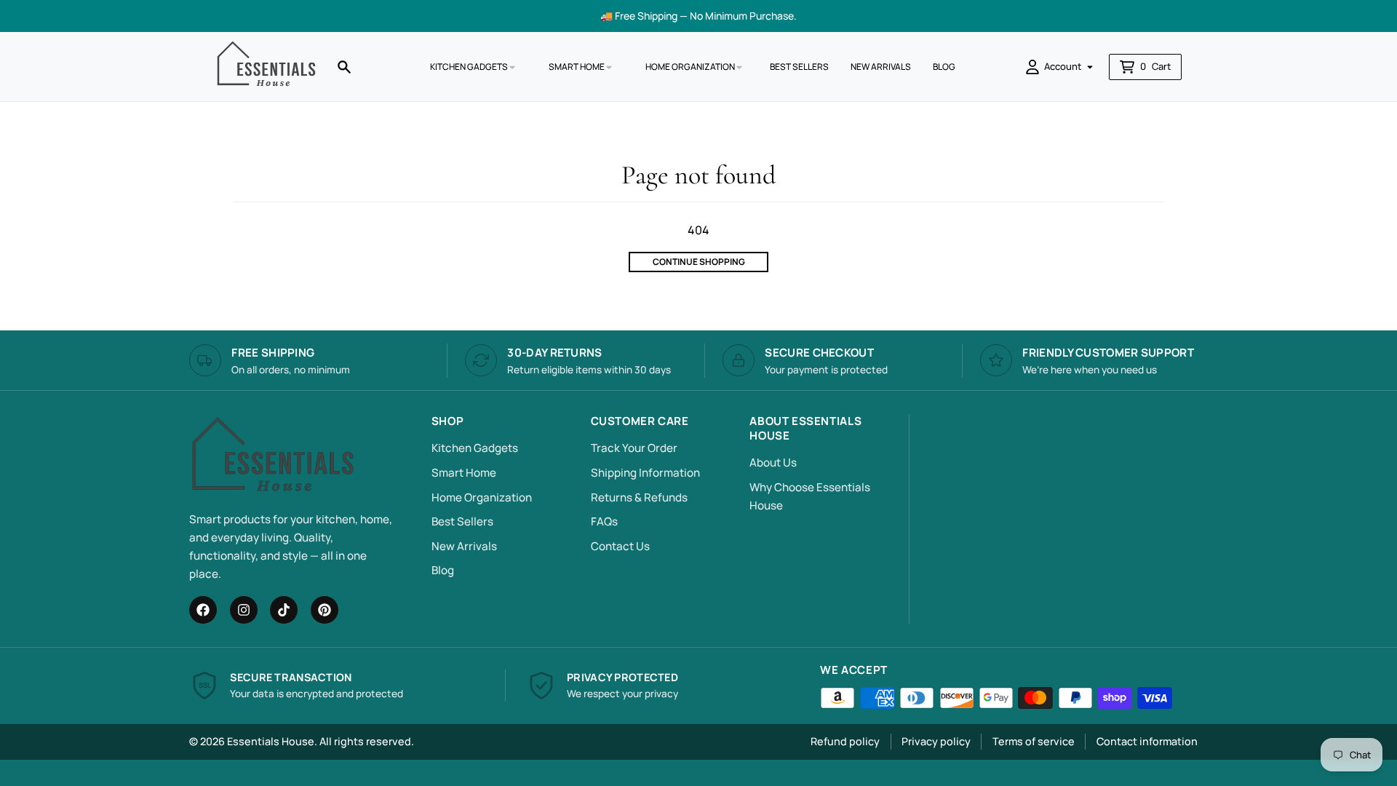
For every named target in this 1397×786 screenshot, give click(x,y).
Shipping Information (645, 472)
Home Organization (481, 497)
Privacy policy (936, 741)
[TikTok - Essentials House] (284, 610)
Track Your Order (634, 448)
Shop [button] (447, 421)
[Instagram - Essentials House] (244, 610)
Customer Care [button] (640, 421)
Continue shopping (699, 261)
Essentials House (270, 741)
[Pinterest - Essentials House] (324, 610)
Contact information (1147, 741)
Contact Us (620, 546)
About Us (773, 462)
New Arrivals (464, 546)
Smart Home (463, 472)
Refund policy (845, 741)
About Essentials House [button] (805, 428)
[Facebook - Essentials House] (203, 610)
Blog (442, 570)
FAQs (604, 521)
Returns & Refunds (639, 497)
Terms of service (1033, 741)
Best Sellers (462, 521)
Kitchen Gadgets (474, 448)
